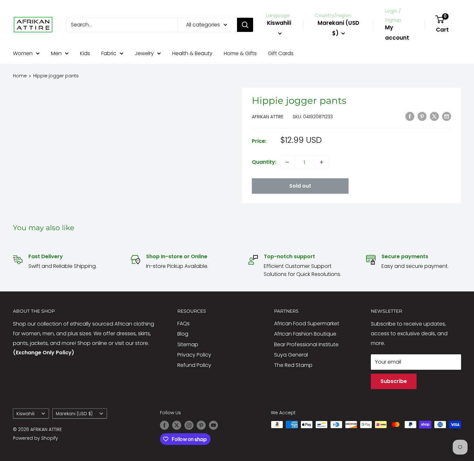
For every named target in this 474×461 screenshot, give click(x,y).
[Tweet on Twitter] (434, 116)
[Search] (245, 25)
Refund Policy (194, 365)
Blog (182, 334)
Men (56, 53)
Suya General (291, 354)
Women (23, 53)
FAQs (183, 323)
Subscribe (393, 381)
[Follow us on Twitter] (176, 425)
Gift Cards (280, 53)
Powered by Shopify (35, 438)
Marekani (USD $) (74, 414)
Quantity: (264, 162)
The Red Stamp (293, 365)
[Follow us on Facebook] (164, 425)
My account (397, 33)
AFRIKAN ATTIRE (267, 116)
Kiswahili (25, 414)
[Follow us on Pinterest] (201, 425)
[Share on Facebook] (409, 116)
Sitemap (187, 344)
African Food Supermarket (306, 323)
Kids (85, 53)
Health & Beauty (192, 53)
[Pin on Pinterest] (422, 116)
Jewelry (144, 53)
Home (20, 76)
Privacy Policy (194, 354)
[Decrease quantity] (287, 162)
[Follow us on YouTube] (213, 425)
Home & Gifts (240, 53)
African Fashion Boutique (305, 334)
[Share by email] (446, 116)
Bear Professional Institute (306, 344)
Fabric (108, 53)
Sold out (300, 186)
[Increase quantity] (321, 162)
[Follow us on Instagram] (188, 425)
